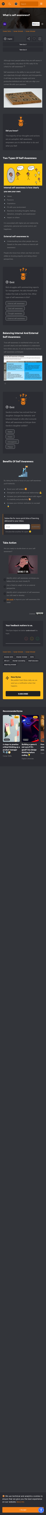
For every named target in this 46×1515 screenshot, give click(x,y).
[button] (41, 1510)
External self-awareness (16, 318)
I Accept (23, 1510)
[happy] (37, 639)
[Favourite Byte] (34, 38)
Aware (10, 436)
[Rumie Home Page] (3, 3)
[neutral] (32, 639)
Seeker (10, 431)
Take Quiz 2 (23, 49)
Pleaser (10, 447)
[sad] (26, 639)
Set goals (10, 599)
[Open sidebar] (41, 4)
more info (20, 1502)
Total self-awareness (15, 308)
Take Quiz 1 (23, 44)
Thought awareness (15, 313)
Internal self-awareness (16, 303)
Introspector (12, 441)
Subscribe (36, 527)
